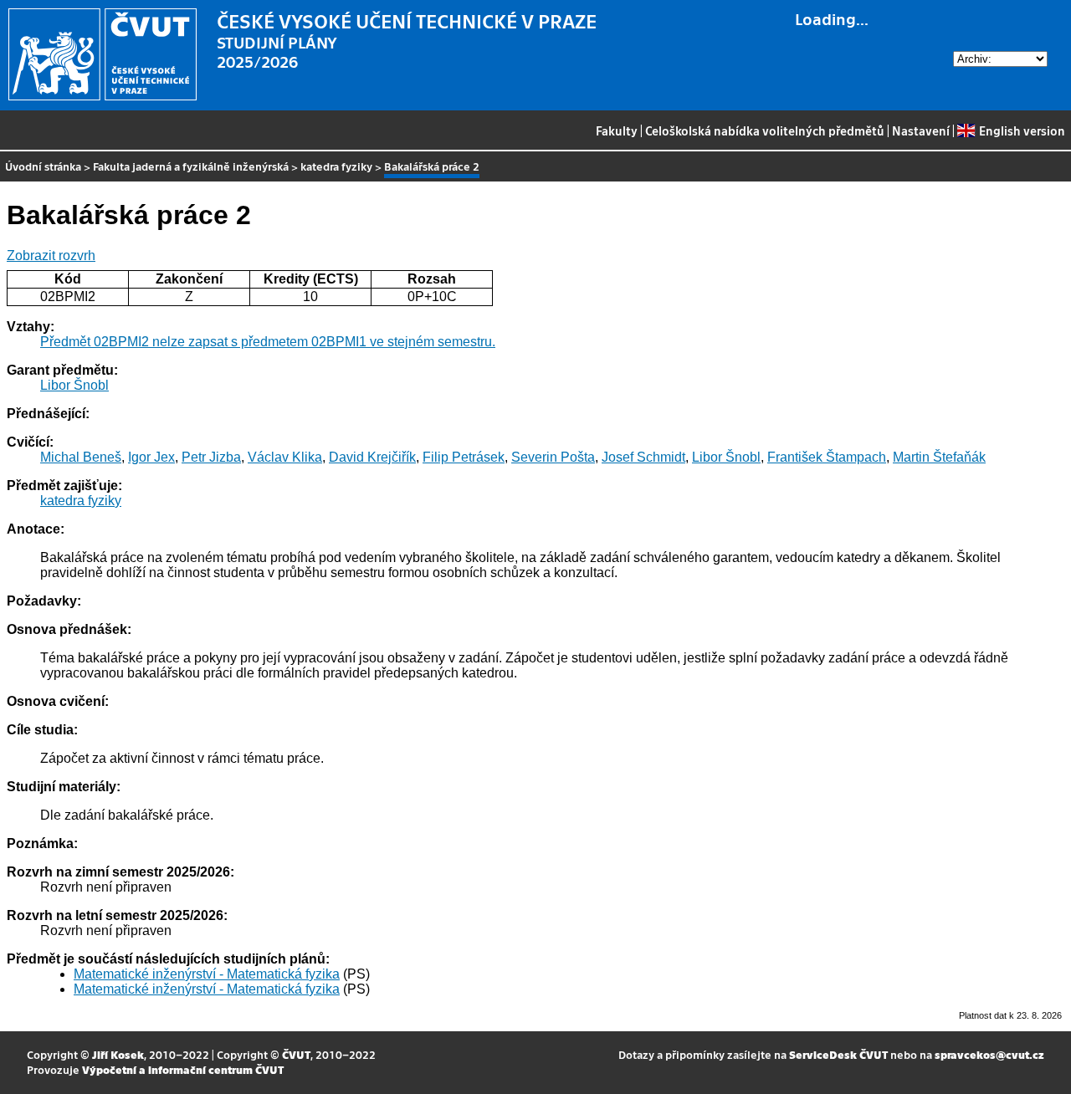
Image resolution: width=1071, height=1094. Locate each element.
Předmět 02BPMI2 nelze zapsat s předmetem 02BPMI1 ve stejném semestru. (267, 342)
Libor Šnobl (74, 385)
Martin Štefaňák (939, 457)
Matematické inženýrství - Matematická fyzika (207, 974)
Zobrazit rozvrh (51, 255)
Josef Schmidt (643, 457)
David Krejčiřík (372, 457)
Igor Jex (151, 457)
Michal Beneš (80, 457)
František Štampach (826, 457)
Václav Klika (285, 457)
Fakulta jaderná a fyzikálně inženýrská (191, 166)
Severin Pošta (553, 457)
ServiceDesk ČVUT (838, 1054)
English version (1021, 130)
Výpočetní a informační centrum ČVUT (183, 1069)
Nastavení (921, 130)
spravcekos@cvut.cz (989, 1054)
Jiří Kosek (118, 1054)
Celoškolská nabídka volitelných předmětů (764, 130)
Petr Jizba (211, 457)
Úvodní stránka (43, 166)
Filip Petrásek (464, 457)
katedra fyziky (336, 166)
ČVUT (296, 1054)
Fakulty (617, 130)
